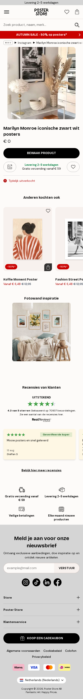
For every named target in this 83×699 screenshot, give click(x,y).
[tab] (67, 12)
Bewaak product (41, 153)
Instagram (24, 43)
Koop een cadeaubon (45, 638)
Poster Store (51, 688)
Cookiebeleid (52, 651)
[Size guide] (9, 167)
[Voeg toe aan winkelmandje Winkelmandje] (48, 267)
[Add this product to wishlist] (73, 167)
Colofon (70, 651)
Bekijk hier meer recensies (41, 470)
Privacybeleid (41, 657)
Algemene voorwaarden (23, 651)
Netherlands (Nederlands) (42, 680)
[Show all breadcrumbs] (8, 43)
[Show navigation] (6, 12)
